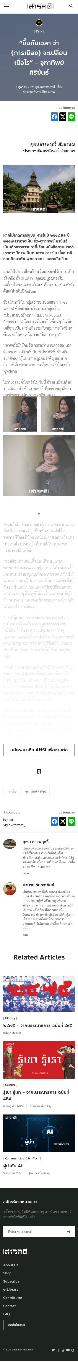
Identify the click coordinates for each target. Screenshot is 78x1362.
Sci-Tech (33, 1159)
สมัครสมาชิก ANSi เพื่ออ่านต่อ (39, 749)
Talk (39, 31)
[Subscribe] (68, 1231)
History (10, 1018)
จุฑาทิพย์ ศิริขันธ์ (35, 791)
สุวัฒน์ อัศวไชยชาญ (40, 1106)
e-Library (10, 1289)
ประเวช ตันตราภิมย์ (38, 885)
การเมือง (12, 791)
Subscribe (11, 1281)
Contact (9, 1306)
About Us (10, 1265)
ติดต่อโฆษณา (16, 1325)
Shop (7, 1273)
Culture (10, 1085)
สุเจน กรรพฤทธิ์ (36, 842)
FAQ (6, 1314)
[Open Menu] (6, 5)
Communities (14, 1159)
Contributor (12, 1297)
